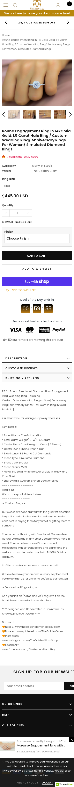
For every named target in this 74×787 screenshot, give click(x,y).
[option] (37, 22)
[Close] (71, 739)
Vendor (6, 171)
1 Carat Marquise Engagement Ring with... (43, 743)
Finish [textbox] (8, 232)
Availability (9, 166)
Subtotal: (7, 222)
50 (10, 340)
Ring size (8, 179)
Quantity (8, 205)
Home (5, 35)
